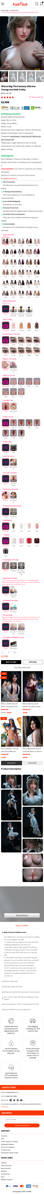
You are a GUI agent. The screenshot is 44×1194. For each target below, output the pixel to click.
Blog (2, 1177)
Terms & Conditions (8, 1147)
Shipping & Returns (7, 1144)
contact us (4, 1107)
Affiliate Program (7, 1180)
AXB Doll (4, 1163)
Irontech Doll (14, 10)
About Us (4, 1136)
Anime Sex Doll (6, 1166)
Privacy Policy (5, 1150)
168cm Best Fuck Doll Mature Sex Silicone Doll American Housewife (31, 706)
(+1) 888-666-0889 (10, 1096)
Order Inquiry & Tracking (9, 1142)
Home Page (5, 10)
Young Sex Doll (26, 136)
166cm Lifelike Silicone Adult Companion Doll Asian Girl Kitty (9, 706)
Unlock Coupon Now (22, 1125)
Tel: (2, 1096)
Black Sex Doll (5, 1168)
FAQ (2, 1139)
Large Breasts (15, 136)
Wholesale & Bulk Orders (9, 1153)
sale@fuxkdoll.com (12, 1092)
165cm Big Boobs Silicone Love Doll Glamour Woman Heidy (33, 751)
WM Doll (4, 1171)
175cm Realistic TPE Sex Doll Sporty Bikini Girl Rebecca (9, 751)
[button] (41, 43)
